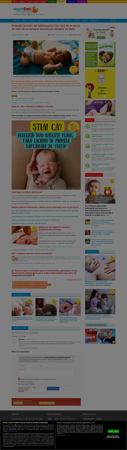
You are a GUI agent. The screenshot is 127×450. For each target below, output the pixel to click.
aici (28, 440)
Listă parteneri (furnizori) (63, 435)
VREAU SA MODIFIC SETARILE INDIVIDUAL (112, 436)
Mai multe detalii (13, 431)
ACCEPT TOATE (113, 431)
